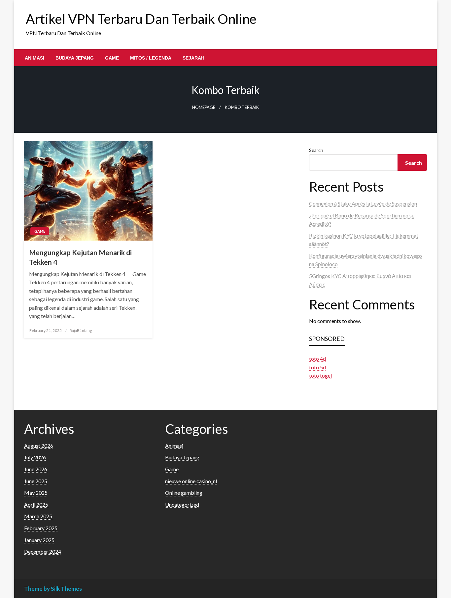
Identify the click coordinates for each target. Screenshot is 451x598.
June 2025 (35, 481)
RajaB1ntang (81, 330)
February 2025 (40, 528)
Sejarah (193, 58)
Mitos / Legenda (150, 58)
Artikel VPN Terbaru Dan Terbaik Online (141, 19)
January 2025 (39, 540)
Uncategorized (182, 504)
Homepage (203, 107)
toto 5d (317, 367)
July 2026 (35, 457)
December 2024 (42, 551)
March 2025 (38, 516)
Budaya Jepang (74, 58)
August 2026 (38, 445)
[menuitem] (34, 58)
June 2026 (35, 469)
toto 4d (317, 358)
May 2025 (36, 492)
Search (316, 150)
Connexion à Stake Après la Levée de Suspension (363, 203)
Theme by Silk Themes (53, 588)
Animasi (34, 58)
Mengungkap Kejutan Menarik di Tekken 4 (80, 257)
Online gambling (183, 492)
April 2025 (36, 504)
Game (112, 58)
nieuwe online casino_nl (191, 481)
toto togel (320, 375)
